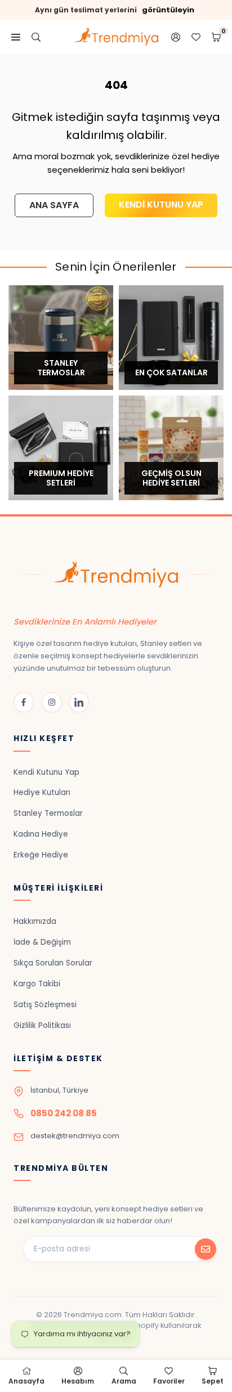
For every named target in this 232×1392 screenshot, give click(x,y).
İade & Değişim (42, 942)
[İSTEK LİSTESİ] (196, 36)
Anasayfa (26, 1381)
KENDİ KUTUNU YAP (161, 204)
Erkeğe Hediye (41, 855)
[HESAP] (176, 36)
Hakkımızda (35, 921)
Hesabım (77, 1381)
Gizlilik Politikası (42, 1025)
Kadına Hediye (41, 834)
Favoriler (169, 1381)
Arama (123, 1381)
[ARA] (36, 36)
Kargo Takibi (37, 983)
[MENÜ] (16, 36)
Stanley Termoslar (48, 813)
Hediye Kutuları (42, 792)
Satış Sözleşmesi (45, 1004)
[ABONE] (205, 1249)
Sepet (213, 1381)
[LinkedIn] (79, 702)
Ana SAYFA (54, 205)
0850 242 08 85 (63, 1113)
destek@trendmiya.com (74, 1135)
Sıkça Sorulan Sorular (53, 963)
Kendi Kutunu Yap (46, 772)
